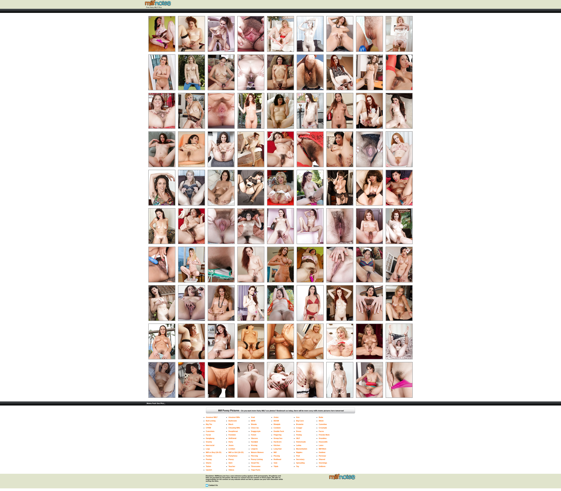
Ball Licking (210, 421)
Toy (297, 466)
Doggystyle (255, 431)
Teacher (231, 466)
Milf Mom (322, 449)
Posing (209, 459)
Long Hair (278, 449)
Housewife (323, 442)
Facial (208, 435)
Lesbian (231, 449)
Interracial (210, 445)
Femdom (232, 435)
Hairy (230, 442)
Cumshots (210, 431)
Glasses (254, 438)
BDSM (276, 421)
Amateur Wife (234, 417)
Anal (253, 417)
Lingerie (254, 449)
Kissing (254, 445)
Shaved (322, 459)
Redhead (277, 459)
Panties (209, 456)
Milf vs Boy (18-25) (213, 452)
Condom (277, 428)
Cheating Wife (234, 428)
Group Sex (278, 438)
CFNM (208, 428)
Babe (321, 417)
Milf (275, 452)
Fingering (277, 435)
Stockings (323, 463)
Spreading (300, 463)
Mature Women (257, 452)
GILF (298, 438)
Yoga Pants (255, 470)
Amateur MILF (212, 417)
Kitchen (277, 445)
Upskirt (209, 470)
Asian (276, 417)
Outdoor (322, 452)
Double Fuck (279, 431)
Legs (208, 449)
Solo (275, 463)
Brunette (299, 424)
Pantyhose (232, 456)
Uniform (322, 466)
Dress (298, 431)
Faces (321, 431)
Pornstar (322, 456)
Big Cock (300, 421)
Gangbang (210, 438)
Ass (297, 417)
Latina (298, 445)
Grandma (323, 438)
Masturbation (301, 449)
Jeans (231, 445)
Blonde (254, 424)
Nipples (299, 452)
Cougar (299, 428)
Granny (209, 442)
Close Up (255, 428)
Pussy (231, 459)
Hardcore (278, 442)
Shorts (208, 463)
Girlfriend (232, 438)
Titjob (276, 466)
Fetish (253, 435)
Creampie (323, 428)
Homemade (301, 442)
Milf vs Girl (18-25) (236, 452)
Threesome (255, 466)
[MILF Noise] (158, 5)
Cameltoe (323, 424)
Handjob (254, 442)
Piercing (254, 456)
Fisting (299, 435)
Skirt (230, 463)
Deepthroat (233, 431)
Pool (298, 456)
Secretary (300, 459)
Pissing (277, 456)
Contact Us (213, 485)
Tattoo (208, 466)
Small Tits (255, 463)
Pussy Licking (257, 459)
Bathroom (232, 421)
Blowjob (277, 424)
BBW (253, 421)
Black (230, 424)
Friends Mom (324, 435)
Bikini (321, 421)
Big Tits (209, 424)
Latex (321, 445)
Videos (231, 470)
